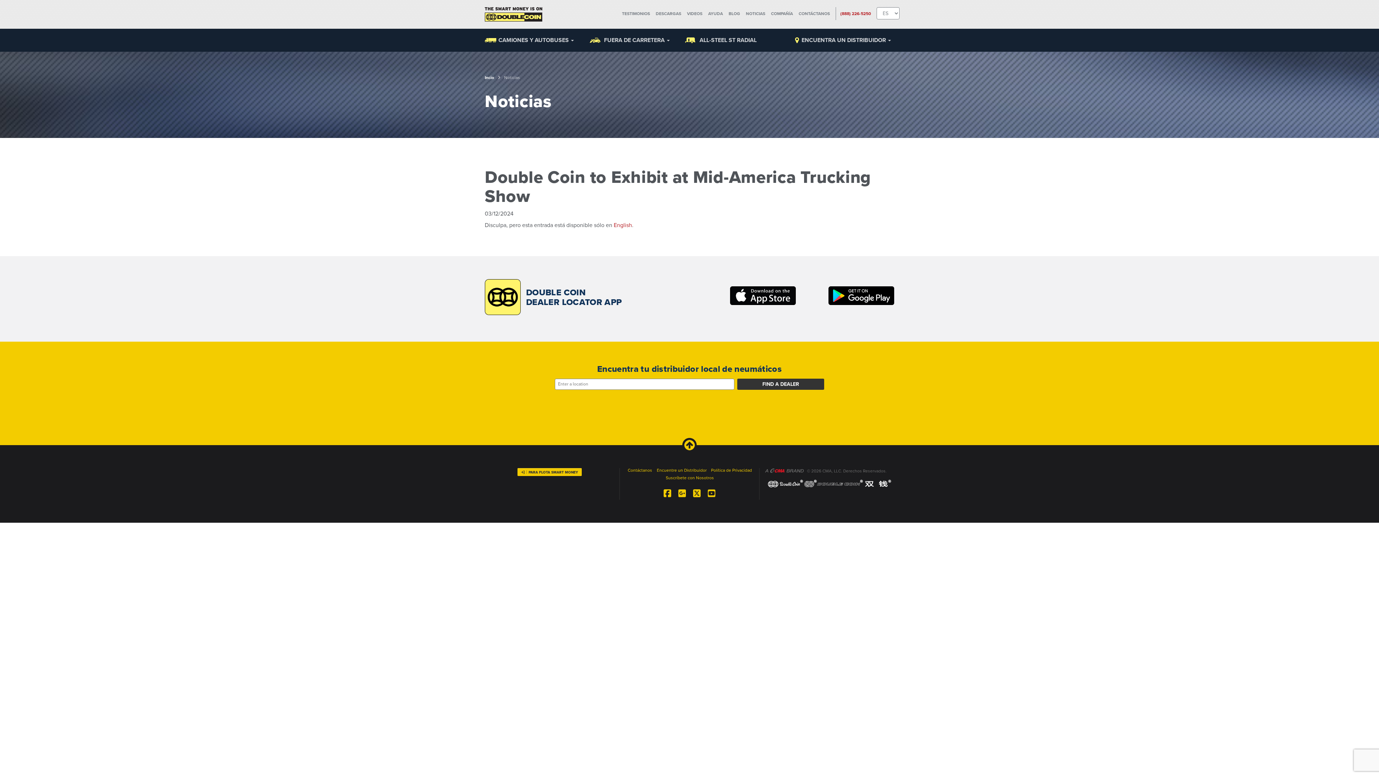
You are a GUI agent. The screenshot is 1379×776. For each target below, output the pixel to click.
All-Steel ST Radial (728, 40)
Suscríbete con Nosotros (690, 477)
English (623, 225)
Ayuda (715, 13)
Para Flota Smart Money (553, 472)
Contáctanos (814, 13)
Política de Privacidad (731, 470)
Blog (734, 13)
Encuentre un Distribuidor (682, 470)
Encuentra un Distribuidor (844, 40)
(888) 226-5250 (855, 13)
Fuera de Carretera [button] (635, 40)
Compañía (782, 13)
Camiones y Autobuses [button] (534, 40)
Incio (489, 77)
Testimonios (636, 13)
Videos (694, 13)
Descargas (668, 13)
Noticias (755, 13)
